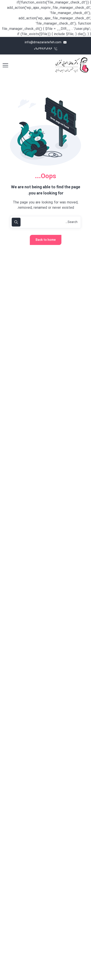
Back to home (46, 240)
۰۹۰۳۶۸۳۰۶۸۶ (43, 49)
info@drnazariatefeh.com (43, 42)
